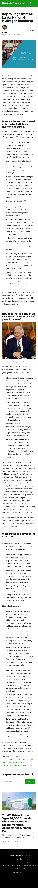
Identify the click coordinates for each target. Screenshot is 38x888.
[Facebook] (21, 859)
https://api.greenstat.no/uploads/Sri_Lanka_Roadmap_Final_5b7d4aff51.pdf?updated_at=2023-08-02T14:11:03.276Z (19, 762)
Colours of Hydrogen (24, 865)
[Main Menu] (34, 3)
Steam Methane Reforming (25, 863)
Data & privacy (9, 863)
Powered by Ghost (19, 872)
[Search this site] (30, 3)
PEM (34, 865)
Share (32, 30)
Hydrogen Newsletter (13, 3)
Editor (4, 32)
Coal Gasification (10, 865)
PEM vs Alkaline (20, 868)
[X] (17, 859)
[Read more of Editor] (4, 27)
